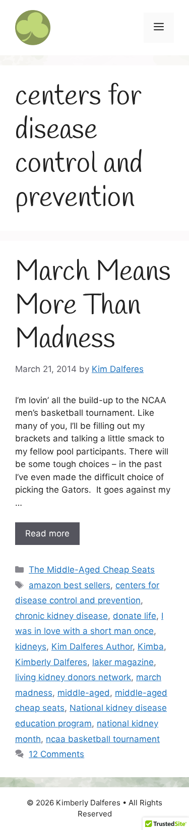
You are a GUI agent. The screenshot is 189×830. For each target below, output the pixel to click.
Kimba (151, 646)
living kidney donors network (73, 677)
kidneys (30, 646)
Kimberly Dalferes (51, 662)
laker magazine (123, 662)
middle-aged (83, 693)
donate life (134, 616)
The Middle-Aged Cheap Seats (92, 570)
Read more (47, 533)
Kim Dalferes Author (92, 646)
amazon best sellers (69, 585)
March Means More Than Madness (93, 306)
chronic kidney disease (61, 616)
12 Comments (56, 754)
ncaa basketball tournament (103, 739)
